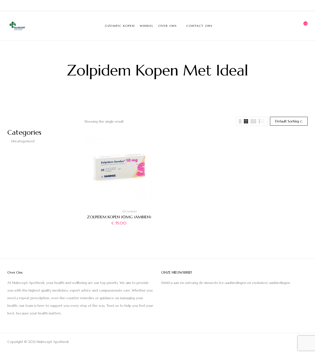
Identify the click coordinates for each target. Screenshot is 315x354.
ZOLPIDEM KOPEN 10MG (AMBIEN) (119, 216)
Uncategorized (22, 141)
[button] (304, 26)
